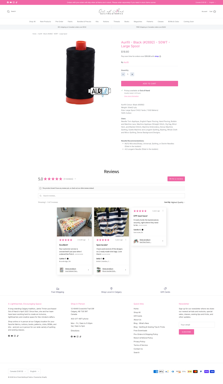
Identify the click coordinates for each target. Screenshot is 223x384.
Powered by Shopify (40, 377)
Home (34, 34)
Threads (117, 21)
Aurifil (126, 62)
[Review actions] (88, 239)
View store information (131, 96)
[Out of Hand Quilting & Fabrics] (111, 11)
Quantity (125, 70)
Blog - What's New (141, 323)
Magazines (138, 21)
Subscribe (186, 332)
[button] (75, 178)
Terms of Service (141, 345)
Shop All (32, 21)
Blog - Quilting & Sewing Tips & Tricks (149, 327)
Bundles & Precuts (84, 21)
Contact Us (138, 349)
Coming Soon (189, 21)
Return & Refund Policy (143, 338)
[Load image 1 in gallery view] (80, 72)
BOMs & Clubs (173, 21)
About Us (137, 320)
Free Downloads (140, 330)
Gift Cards (138, 316)
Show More (79, 254)
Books (127, 21)
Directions (75, 330)
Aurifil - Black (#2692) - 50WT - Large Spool (52, 34)
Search (136, 352)
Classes (161, 21)
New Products (45, 21)
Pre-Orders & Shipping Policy (146, 334)
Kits (97, 21)
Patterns (150, 21)
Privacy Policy (139, 341)
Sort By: (167, 202)
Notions (106, 21)
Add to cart (149, 83)
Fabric (70, 21)
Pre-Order (59, 21)
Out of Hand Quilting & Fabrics (23, 377)
